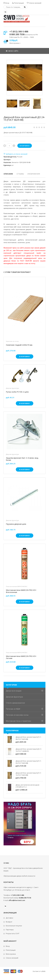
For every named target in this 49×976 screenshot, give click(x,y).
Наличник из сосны (12, 341)
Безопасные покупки (14, 926)
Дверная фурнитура (12, 388)
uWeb (43, 971)
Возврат (9, 922)
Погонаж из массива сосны (17, 715)
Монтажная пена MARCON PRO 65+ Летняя (21, 657)
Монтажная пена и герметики (18, 721)
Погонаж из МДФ (13, 709)
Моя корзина (11, 954)
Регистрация (19, 3)
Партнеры (10, 930)
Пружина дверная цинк (16, 524)
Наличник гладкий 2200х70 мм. (19, 345)
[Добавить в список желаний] (15, 154)
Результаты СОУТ (12, 933)
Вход (7, 3)
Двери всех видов (13, 691)
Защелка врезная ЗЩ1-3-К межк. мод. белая (22, 459)
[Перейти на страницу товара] (24, 308)
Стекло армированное (15, 703)
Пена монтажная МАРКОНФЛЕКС (16, 586)
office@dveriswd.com (17, 900)
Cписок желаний (12, 958)
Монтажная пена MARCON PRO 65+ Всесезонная (21, 591)
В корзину (24, 356)
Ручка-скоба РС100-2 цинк (17, 392)
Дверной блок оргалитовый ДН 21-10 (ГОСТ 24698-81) (29, 750)
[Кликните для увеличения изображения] (24, 77)
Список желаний (35, 3)
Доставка (9, 918)
